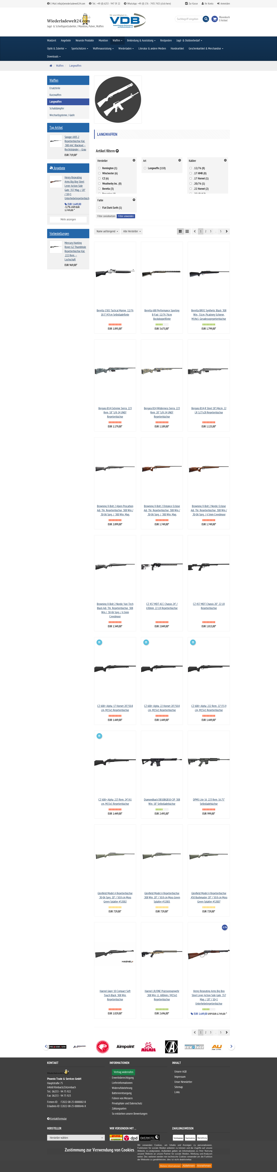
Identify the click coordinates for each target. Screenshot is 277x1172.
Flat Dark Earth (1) (112, 208)
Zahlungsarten (119, 1108)
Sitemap (178, 1087)
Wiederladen (125, 48)
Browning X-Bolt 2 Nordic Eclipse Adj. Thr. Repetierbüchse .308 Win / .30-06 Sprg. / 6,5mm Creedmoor (209, 510)
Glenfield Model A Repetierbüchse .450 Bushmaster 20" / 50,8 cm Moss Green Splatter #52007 (208, 897)
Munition (103, 40)
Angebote (66, 40)
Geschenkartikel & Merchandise (205, 48)
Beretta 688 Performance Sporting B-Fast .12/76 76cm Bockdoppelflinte (161, 315)
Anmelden (225, 3)
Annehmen (204, 1165)
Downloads (53, 56)
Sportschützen (79, 48)
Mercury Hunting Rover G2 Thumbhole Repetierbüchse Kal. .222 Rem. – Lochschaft (75, 251)
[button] (226, 231)
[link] (215, 19)
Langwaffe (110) (157, 168)
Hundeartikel (177, 48)
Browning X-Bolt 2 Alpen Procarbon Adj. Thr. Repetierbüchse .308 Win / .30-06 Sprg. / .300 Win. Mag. (115, 510)
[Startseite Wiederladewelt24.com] (76, 18)
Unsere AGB (180, 1071)
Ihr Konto (209, 3)
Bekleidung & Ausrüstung (140, 40)
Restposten (166, 40)
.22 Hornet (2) (201, 189)
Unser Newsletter (183, 1082)
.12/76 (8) (199, 168)
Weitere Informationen (170, 1166)
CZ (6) (105, 179)
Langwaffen (56, 101)
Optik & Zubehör (56, 48)
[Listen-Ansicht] (187, 231)
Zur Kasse (193, 3)
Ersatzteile (55, 88)
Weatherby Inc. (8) (112, 184)
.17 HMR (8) (200, 173)
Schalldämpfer (57, 108)
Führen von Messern (122, 1098)
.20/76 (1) (199, 184)
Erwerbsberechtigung (123, 1077)
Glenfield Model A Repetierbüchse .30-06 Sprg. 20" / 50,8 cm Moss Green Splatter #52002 (115, 897)
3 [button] (210, 231)
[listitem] (178, 1139)
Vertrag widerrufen (123, 1072)
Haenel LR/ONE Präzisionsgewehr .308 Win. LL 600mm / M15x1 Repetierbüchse (162, 995)
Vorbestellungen (59, 233)
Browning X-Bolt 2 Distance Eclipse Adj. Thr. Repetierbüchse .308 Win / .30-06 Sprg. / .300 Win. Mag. (162, 510)
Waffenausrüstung (102, 48)
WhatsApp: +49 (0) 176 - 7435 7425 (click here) (149, 3)
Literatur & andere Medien (152, 48)
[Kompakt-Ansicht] (180, 231)
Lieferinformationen (122, 1083)
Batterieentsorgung (122, 1093)
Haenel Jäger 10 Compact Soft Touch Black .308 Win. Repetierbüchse (115, 995)
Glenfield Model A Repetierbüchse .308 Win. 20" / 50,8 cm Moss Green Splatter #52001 (162, 897)
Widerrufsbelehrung (122, 1088)
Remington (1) (109, 168)
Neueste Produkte (85, 40)
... (215, 231)
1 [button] (200, 231)
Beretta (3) (108, 189)
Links (177, 1092)
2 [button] (205, 231)
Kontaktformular (58, 1118)
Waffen (117, 40)
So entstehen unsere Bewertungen (129, 1113)
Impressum (179, 1077)
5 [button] (220, 231)
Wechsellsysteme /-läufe (62, 115)
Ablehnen (189, 1165)
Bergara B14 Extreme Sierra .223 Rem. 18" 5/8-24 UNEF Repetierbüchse (115, 412)
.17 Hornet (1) (201, 179)
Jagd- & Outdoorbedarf (188, 40)
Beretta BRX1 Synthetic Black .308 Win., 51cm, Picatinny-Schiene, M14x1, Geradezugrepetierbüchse (208, 315)
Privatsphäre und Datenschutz (127, 1103)
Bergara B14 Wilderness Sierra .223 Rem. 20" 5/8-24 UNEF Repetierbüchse (162, 412)
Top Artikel (56, 127)
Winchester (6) (110, 173)
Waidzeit (51, 40)
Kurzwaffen (55, 95)
